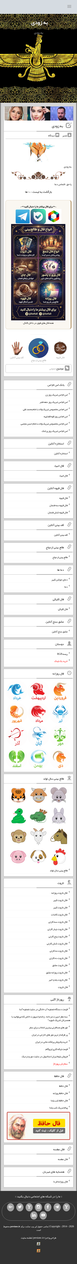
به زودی (39, 22)
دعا (30, 192)
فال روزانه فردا (60, 1181)
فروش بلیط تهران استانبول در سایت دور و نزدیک (45, 1056)
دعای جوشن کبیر (59, 579)
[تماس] (29, 1207)
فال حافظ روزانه (60, 1093)
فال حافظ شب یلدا (59, 1100)
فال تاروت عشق (60, 965)
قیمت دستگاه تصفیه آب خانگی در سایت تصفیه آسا (43, 1009)
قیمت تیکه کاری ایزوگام (56, 1049)
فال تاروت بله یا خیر (58, 979)
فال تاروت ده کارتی (58, 957)
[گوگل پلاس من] (10, 1207)
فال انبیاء (63, 475)
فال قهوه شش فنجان (58, 512)
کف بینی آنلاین (61, 534)
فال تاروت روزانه (59, 892)
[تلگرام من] (57, 1207)
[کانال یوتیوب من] (43, 1215)
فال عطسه (63, 1159)
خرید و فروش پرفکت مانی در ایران (51, 1041)
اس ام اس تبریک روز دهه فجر (54, 401)
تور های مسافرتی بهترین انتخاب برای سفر (48, 1027)
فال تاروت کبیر (60, 900)
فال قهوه (63, 497)
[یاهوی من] (66, 1207)
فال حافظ (63, 1085)
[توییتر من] (19, 1207)
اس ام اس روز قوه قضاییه (56, 416)
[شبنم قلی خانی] (15, 114)
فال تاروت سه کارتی (58, 921)
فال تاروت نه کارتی (59, 950)
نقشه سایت (26, 1237)
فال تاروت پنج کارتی (58, 936)
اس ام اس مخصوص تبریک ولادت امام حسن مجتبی (44, 423)
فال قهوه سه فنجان (58, 505)
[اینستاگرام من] (38, 1207)
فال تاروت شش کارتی (57, 943)
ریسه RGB (62, 653)
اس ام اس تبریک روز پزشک (55, 430)
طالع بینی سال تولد (59, 870)
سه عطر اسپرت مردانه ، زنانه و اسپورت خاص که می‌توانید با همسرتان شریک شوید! (40, 1018)
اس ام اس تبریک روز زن (56, 394)
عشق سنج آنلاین (60, 631)
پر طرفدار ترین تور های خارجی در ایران (50, 1034)
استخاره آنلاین (61, 453)
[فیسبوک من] (47, 1207)
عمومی (52, 368)
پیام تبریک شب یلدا (58, 1107)
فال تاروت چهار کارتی (57, 929)
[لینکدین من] (33, 1215)
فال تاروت (63, 986)
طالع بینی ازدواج (60, 557)
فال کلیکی (63, 609)
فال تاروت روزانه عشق (57, 972)
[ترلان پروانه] (38, 114)
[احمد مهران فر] (61, 114)
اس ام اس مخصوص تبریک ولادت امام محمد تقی (45, 409)
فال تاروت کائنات (59, 914)
